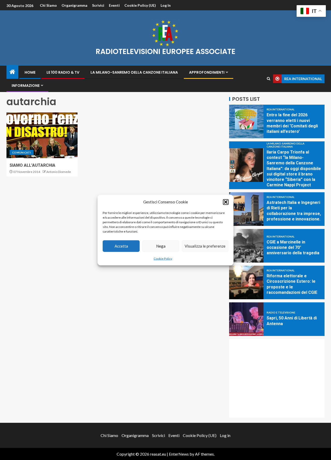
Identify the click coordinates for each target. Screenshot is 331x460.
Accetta (121, 246)
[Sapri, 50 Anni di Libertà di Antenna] (246, 319)
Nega (161, 246)
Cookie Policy (163, 258)
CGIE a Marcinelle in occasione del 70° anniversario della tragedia (293, 248)
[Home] (12, 72)
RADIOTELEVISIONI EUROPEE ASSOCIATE (165, 52)
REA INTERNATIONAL (281, 109)
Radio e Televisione (281, 312)
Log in (166, 5)
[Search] (268, 79)
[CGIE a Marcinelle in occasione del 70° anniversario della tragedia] (246, 246)
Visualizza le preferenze (205, 246)
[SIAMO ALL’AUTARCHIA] (42, 135)
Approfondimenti (206, 72)
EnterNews (179, 453)
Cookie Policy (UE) (140, 5)
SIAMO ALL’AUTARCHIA (32, 165)
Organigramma (74, 5)
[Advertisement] (276, 378)
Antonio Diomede (58, 172)
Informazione (26, 85)
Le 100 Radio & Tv (63, 72)
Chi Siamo (48, 5)
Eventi (114, 5)
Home (30, 72)
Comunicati (21, 152)
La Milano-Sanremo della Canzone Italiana (134, 72)
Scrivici (98, 5)
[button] (225, 201)
